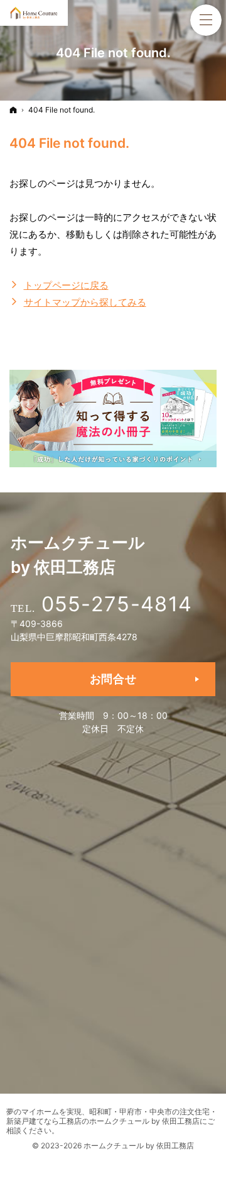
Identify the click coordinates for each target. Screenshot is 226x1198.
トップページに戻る (66, 285)
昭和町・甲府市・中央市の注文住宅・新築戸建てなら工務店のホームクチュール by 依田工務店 (111, 1116)
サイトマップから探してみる (85, 302)
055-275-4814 (116, 604)
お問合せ (113, 678)
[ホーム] (13, 110)
